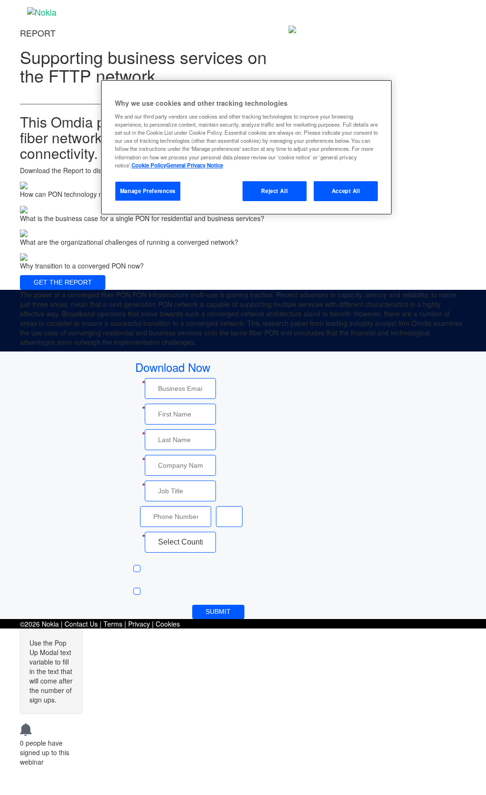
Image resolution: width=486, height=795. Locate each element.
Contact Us (81, 624)
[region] (246, 147)
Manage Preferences (148, 190)
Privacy (139, 624)
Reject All (274, 190)
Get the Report (63, 282)
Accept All (346, 190)
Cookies (168, 624)
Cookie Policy (148, 165)
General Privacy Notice (194, 165)
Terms (112, 624)
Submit (218, 611)
